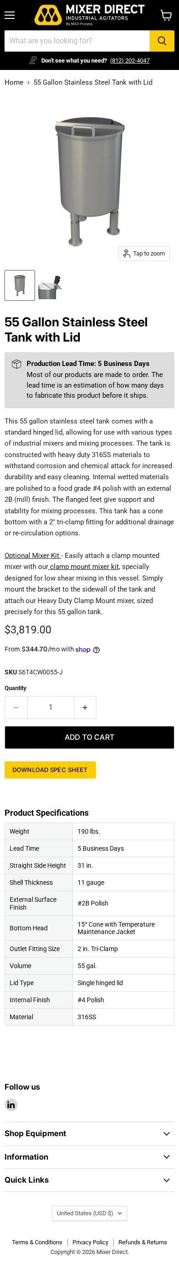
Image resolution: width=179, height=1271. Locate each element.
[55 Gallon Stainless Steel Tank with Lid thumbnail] (19, 285)
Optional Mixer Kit (32, 555)
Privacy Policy (90, 1242)
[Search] (162, 41)
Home (14, 83)
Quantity (16, 688)
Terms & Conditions (37, 1242)
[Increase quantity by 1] (85, 707)
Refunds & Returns (142, 1242)
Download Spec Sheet (50, 769)
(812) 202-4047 (130, 60)
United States (85, 1213)
